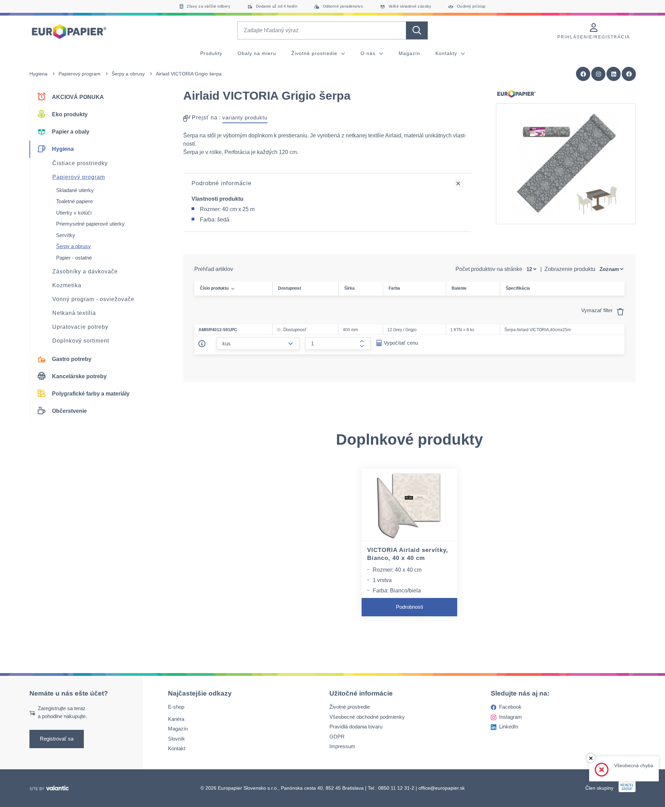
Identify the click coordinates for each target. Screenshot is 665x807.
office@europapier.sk (441, 788)
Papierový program (79, 73)
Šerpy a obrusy (128, 73)
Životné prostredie (315, 53)
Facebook (510, 707)
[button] (629, 74)
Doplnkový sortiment (80, 341)
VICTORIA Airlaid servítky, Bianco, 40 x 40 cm (407, 554)
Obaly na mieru (257, 53)
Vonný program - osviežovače (93, 299)
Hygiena (38, 73)
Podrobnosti (409, 607)
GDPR (337, 737)
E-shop (176, 707)
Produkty (211, 53)
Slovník (176, 739)
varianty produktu (244, 117)
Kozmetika (66, 285)
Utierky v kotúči (73, 213)
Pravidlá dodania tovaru (355, 726)
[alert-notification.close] (590, 758)
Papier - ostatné (74, 258)
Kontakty (447, 53)
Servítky (65, 235)
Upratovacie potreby (80, 327)
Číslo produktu (214, 288)
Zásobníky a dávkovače (85, 271)
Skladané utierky (75, 190)
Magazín (409, 53)
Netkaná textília (74, 313)
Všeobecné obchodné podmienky (367, 717)
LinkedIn (508, 726)
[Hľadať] (417, 30)
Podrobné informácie (221, 183)
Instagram (510, 717)
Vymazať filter (597, 310)
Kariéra (176, 719)
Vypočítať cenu (401, 343)
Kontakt (176, 748)
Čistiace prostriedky (80, 163)
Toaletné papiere (74, 201)
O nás (369, 53)
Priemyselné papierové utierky (90, 224)
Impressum (342, 746)
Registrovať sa (56, 739)
